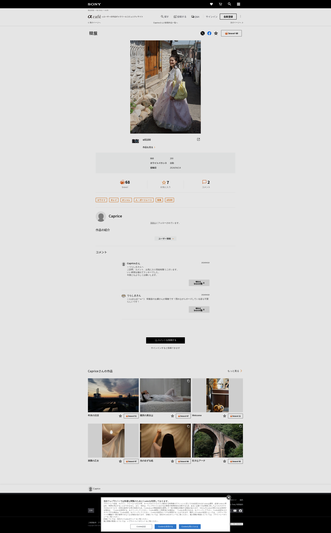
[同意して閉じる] (228, 497)
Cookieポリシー (130, 519)
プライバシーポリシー (137, 521)
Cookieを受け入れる (190, 526)
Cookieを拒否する (165, 526)
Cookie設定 (141, 526)
